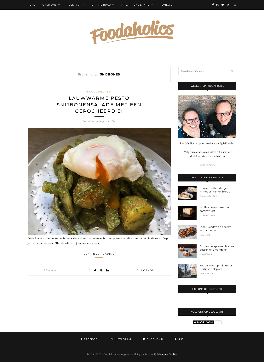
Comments (51, 270)
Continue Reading (99, 254)
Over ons (50, 4)
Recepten (74, 4)
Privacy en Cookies (167, 354)
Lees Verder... (207, 164)
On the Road (101, 4)
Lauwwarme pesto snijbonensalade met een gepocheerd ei (99, 104)
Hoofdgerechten (99, 91)
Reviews (166, 4)
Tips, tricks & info (135, 4)
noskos (147, 270)
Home (32, 4)
